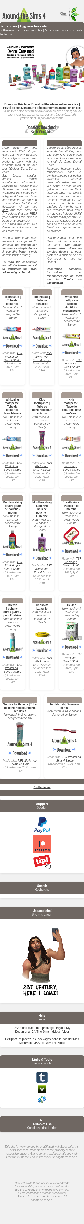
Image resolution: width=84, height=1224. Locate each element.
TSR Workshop (13, 355)
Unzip (17, 1028)
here (5, 210)
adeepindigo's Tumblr (16, 272)
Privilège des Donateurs (19, 108)
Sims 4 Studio (12, 360)
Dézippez (11, 1039)
